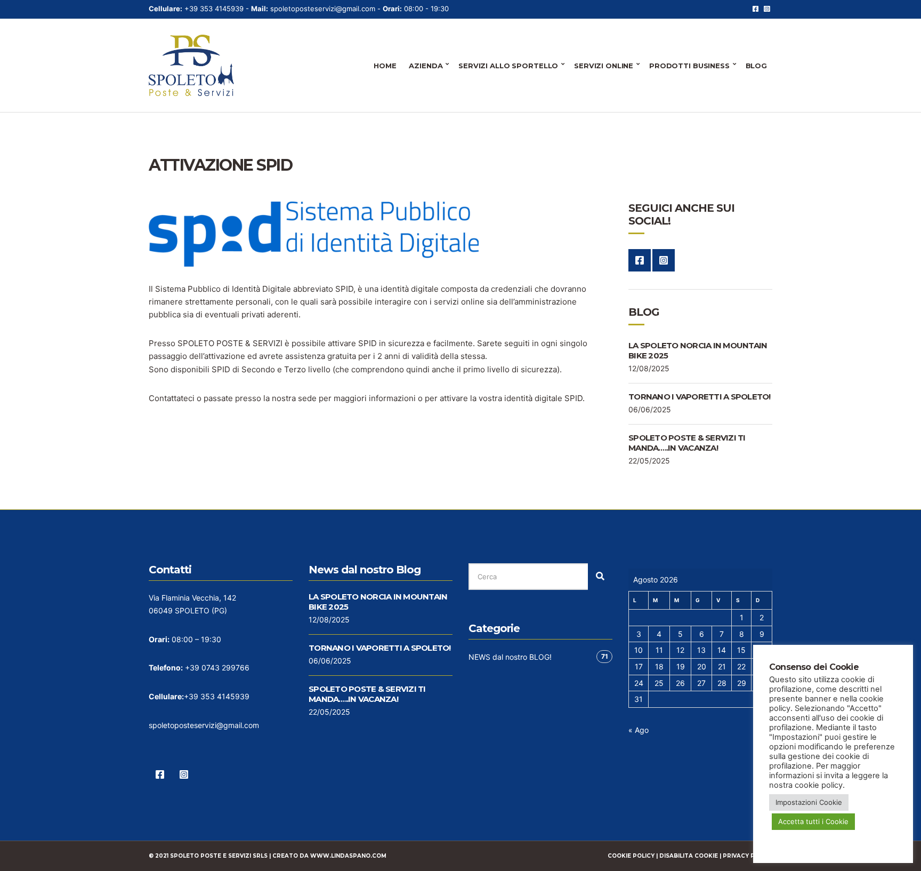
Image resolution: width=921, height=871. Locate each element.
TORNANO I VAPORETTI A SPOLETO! (699, 396)
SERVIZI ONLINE (603, 65)
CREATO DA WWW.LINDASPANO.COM (329, 855)
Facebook (755, 8)
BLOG (756, 65)
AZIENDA (425, 65)
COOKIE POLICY (631, 855)
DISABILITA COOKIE (688, 855)
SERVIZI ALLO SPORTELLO (508, 65)
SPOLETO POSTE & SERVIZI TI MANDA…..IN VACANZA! (687, 443)
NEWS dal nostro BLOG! (510, 656)
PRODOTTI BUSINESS (689, 65)
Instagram (766, 8)
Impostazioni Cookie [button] (808, 802)
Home (385, 65)
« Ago (638, 729)
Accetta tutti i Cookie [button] (813, 821)
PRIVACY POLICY (747, 855)
